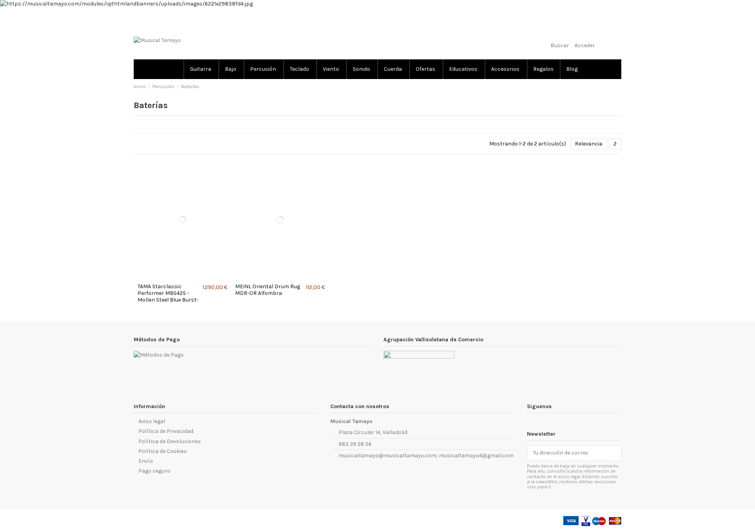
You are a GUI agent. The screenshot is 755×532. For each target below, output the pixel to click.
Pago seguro (154, 471)
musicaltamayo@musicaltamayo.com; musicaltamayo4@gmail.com (426, 455)
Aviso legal (151, 421)
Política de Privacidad (165, 431)
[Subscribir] (615, 452)
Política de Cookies (162, 451)
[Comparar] (180, 277)
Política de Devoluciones (169, 441)
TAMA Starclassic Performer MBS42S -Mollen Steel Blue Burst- (168, 293)
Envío (145, 461)
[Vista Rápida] (184, 277)
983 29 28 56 (355, 444)
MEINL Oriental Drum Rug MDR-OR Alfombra (267, 289)
